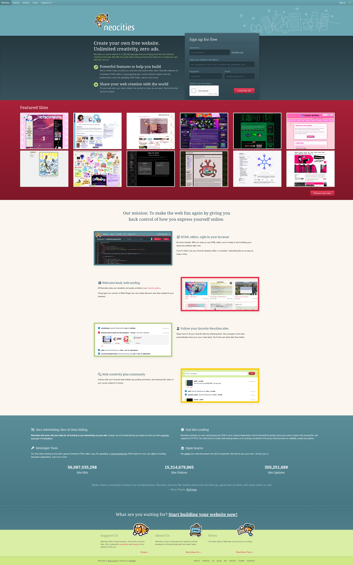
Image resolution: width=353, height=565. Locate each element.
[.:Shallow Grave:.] (151, 169)
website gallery (154, 288)
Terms (241, 560)
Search (16, 2)
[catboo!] (97, 131)
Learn (35, 2)
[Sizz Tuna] (257, 169)
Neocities (101, 560)
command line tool (132, 74)
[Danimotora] (44, 169)
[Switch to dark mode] (350, 2)
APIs (153, 453)
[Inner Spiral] (310, 131)
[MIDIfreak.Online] (97, 169)
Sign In (342, 2)
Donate (144, 552)
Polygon (192, 489)
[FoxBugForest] (204, 169)
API (225, 560)
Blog (219, 560)
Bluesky (132, 560)
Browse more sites (322, 193)
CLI (213, 560)
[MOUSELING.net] (151, 131)
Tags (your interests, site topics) (203, 59)
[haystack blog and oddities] (257, 131)
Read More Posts (244, 552)
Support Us (46, 2)
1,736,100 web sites (130, 54)
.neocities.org (237, 52)
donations (48, 438)
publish (187, 453)
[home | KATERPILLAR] (310, 169)
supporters (124, 544)
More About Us (192, 552)
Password (194, 71)
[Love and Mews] (44, 131)
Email (227, 71)
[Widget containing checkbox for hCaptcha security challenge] (204, 90)
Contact (251, 560)
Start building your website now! (203, 514)
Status (232, 560)
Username (194, 47)
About (197, 560)
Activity (26, 2)
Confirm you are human (200, 83)
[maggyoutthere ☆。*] (204, 131)
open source (113, 560)
